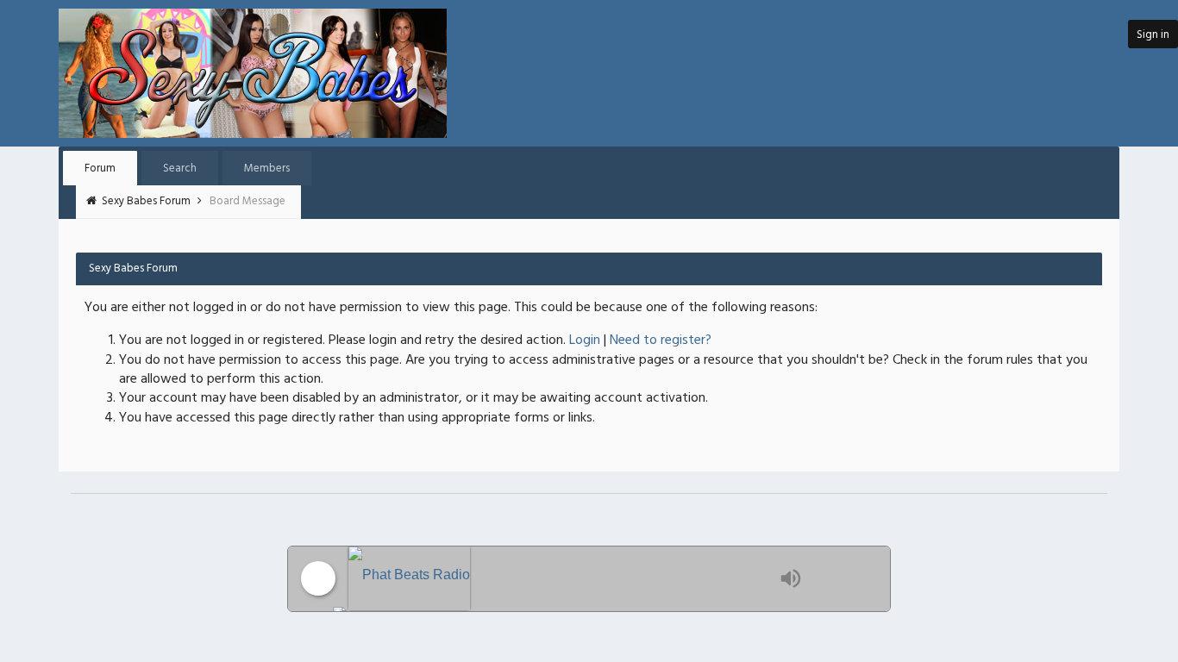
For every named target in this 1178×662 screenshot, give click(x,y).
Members (267, 168)
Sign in (1153, 35)
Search (180, 168)
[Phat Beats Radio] (559, 579)
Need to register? (660, 340)
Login (584, 340)
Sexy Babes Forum (147, 201)
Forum (100, 168)
